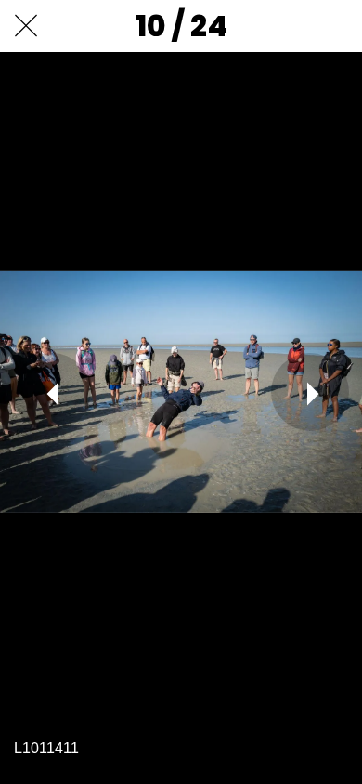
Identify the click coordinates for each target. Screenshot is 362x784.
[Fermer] (26, 26)
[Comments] (336, 26)
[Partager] (287, 26)
